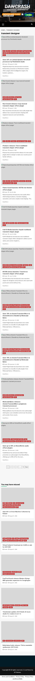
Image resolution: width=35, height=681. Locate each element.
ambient (9, 538)
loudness (22, 181)
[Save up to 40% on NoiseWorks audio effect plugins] (17, 432)
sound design (6, 267)
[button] (3, 24)
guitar (16, 538)
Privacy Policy (20, 676)
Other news (25, 605)
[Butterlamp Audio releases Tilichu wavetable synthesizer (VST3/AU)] (17, 632)
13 (23, 467)
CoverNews (27, 670)
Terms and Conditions (8, 676)
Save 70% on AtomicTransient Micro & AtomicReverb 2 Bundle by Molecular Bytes (16, 316)
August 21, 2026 (13, 516)
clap (7, 223)
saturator (28, 181)
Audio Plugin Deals (14, 305)
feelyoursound (7, 572)
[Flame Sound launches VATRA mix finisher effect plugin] (17, 174)
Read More (5, 76)
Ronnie (5, 64)
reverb (4, 307)
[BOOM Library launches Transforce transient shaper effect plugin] (17, 258)
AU (4, 51)
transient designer (24, 53)
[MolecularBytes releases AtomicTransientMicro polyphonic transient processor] (17, 388)
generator (14, 572)
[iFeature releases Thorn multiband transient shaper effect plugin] (17, 132)
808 (4, 503)
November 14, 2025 (14, 320)
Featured (13, 51)
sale (4, 53)
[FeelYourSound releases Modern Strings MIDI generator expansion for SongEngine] (17, 565)
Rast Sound (18, 97)
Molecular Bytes (25, 305)
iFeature (13, 141)
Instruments (9, 640)
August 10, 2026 (13, 64)
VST (4, 55)
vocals (28, 441)
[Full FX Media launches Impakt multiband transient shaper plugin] (17, 216)
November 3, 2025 (13, 450)
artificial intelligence (8, 605)
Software (5, 607)
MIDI (20, 572)
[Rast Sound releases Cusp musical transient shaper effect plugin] (17, 90)
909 (7, 503)
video (10, 607)
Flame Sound (14, 181)
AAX (4, 97)
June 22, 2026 (12, 234)
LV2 (16, 223)
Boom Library (13, 265)
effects (8, 51)
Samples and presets (8, 574)
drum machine (20, 503)
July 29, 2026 (12, 192)
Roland (14, 505)
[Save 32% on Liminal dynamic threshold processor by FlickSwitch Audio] (17, 46)
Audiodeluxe (6, 439)
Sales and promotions (12, 53)
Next (26, 467)
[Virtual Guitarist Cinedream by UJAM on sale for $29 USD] (17, 532)
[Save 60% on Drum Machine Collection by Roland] (17, 498)
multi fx (19, 51)
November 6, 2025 (13, 408)
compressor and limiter (17, 439)
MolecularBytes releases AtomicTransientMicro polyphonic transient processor (15, 404)
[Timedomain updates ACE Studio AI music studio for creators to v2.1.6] (17, 599)
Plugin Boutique (27, 51)
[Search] (32, 24)
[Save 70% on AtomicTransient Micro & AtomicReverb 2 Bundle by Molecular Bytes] (17, 300)
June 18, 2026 (12, 276)
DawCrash (17, 6)
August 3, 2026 (13, 150)
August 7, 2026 (13, 108)
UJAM (21, 540)
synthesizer (17, 640)
